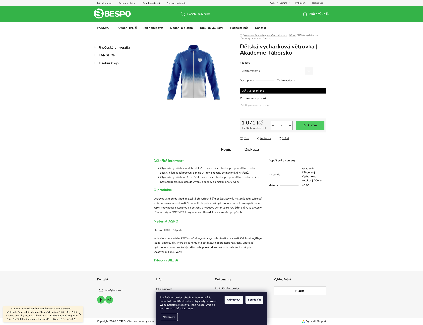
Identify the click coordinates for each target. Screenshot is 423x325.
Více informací (184, 308)
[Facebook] (101, 300)
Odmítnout (233, 300)
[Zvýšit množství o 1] (289, 125)
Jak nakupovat (104, 3)
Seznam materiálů (176, 3)
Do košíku (310, 125)
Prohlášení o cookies (227, 288)
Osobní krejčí (109, 63)
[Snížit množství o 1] (273, 125)
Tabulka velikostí (151, 3)
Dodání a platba (127, 3)
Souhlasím (254, 300)
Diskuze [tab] (251, 149)
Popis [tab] (226, 149)
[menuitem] (104, 27)
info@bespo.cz (114, 290)
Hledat (299, 291)
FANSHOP (107, 55)
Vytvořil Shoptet (316, 321)
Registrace (317, 2)
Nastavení (169, 317)
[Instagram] (109, 300)
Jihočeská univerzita (114, 47)
